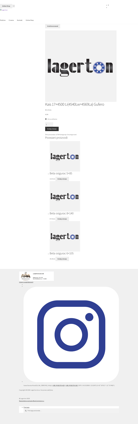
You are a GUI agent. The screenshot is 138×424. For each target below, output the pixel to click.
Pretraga (26, 407)
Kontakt (19, 20)
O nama (11, 20)
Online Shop (6, 6)
